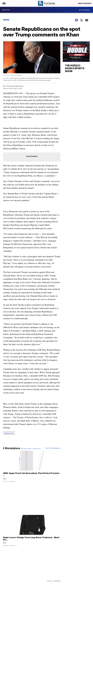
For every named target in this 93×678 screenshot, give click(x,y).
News (6, 20)
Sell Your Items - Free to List (31, 448)
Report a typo (8, 433)
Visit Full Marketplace (52, 448)
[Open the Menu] (4, 3)
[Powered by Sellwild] (57, 581)
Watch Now (84, 3)
